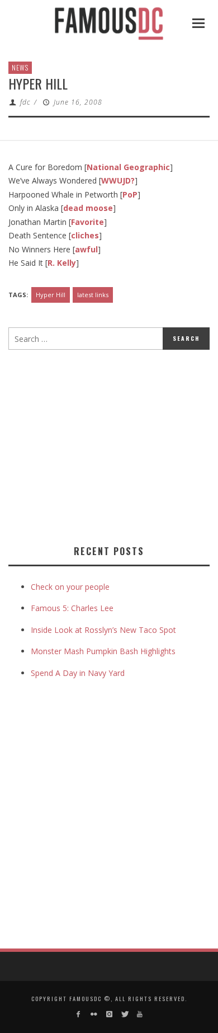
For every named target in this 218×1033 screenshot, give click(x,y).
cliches (85, 235)
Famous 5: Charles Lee (72, 608)
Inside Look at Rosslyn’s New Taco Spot (103, 630)
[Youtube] (139, 1014)
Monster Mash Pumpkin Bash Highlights (103, 651)
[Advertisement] (102, 445)
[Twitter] (124, 1014)
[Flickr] (93, 1014)
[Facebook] (78, 1014)
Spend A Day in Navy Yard (78, 673)
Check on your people (71, 586)
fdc (25, 102)
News (20, 67)
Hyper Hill (50, 294)
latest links (92, 294)
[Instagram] (108, 1014)
